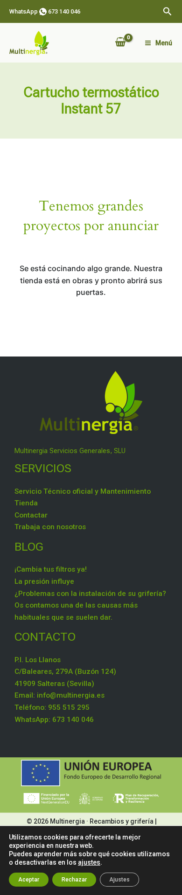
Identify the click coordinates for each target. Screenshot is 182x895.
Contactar (31, 515)
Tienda (26, 503)
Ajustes (119, 879)
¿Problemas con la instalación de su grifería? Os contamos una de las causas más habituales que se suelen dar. (90, 605)
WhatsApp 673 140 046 (44, 11)
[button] (167, 11)
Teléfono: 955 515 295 (52, 707)
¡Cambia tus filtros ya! (50, 569)
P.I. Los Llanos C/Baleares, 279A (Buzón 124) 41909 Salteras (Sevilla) (65, 672)
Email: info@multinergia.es (59, 695)
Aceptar (28, 879)
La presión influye (44, 581)
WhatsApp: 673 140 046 (54, 719)
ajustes (89, 862)
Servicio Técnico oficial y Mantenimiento (82, 491)
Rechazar (74, 879)
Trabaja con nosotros (50, 527)
